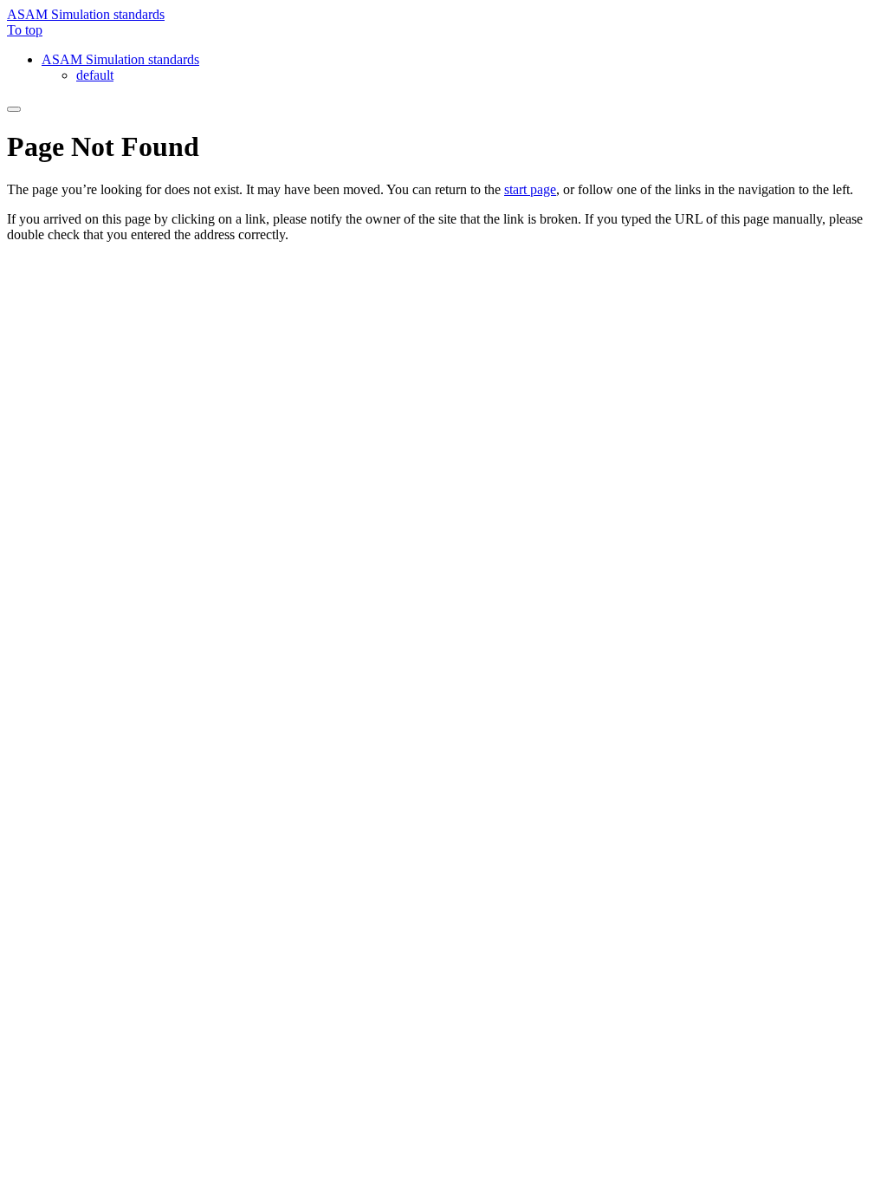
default (94, 75)
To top (24, 30)
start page (530, 189)
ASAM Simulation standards (86, 14)
